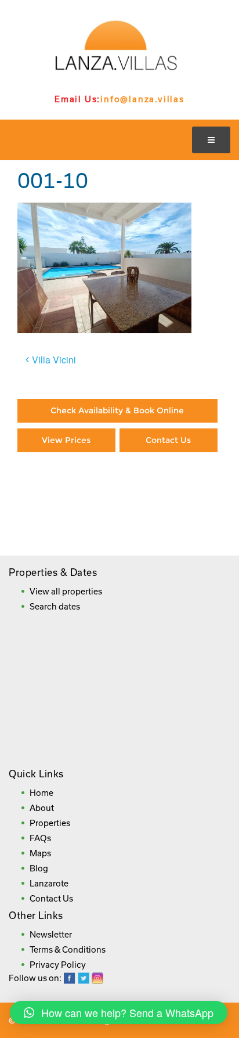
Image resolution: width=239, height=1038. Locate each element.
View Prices (66, 440)
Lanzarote (49, 883)
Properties (50, 823)
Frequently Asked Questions (117, 529)
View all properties (66, 591)
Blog (39, 868)
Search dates (55, 606)
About (42, 808)
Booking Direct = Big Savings (168, 493)
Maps (40, 853)
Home (41, 793)
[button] (118, 1012)
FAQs (40, 838)
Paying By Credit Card (66, 493)
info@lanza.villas (142, 99)
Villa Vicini (54, 359)
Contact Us (168, 440)
